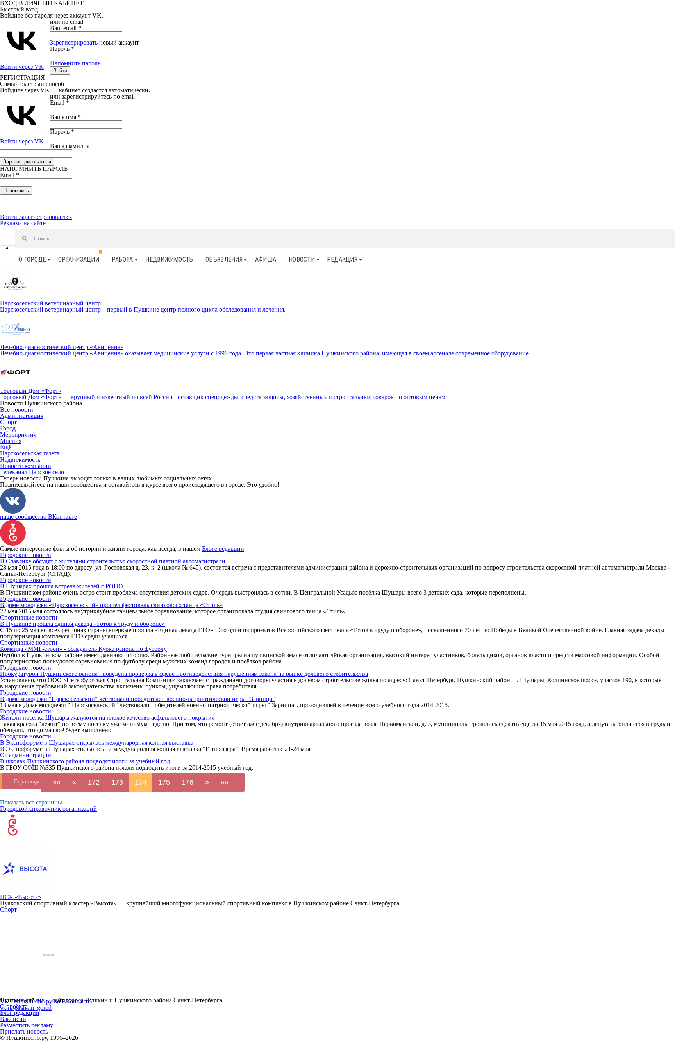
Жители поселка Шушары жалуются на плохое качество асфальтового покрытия (107, 717)
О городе (32, 259)
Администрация (21, 415)
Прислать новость (24, 1031)
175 (164, 782)
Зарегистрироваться (45, 216)
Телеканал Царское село (32, 472)
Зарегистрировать (74, 42)
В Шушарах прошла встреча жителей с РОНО (61, 586)
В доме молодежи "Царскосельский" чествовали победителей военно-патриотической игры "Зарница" (137, 698)
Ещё (5, 447)
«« (57, 782)
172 (94, 782)
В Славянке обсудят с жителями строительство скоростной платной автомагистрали (112, 561)
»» (225, 782)
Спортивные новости (28, 617)
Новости (302, 259)
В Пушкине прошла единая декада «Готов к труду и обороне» (82, 623)
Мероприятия (18, 434)
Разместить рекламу (26, 1025)
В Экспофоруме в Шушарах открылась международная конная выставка (96, 742)
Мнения (10, 440)
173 (117, 782)
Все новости (16, 409)
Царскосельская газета (29, 453)
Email (59, 102)
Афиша (265, 259)
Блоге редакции (223, 548)
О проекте (13, 1006)
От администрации (25, 755)
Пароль (62, 48)
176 (187, 782)
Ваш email (65, 28)
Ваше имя (65, 117)
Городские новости (25, 555)
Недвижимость (169, 259)
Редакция (342, 259)
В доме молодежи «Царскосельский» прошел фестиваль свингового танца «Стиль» (111, 605)
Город (8, 428)
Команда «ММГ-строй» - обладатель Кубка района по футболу (83, 648)
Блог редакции (19, 1012)
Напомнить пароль (75, 63)
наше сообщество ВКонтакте (38, 516)
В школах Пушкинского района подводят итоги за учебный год (85, 761)
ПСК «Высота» (20, 897)
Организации (78, 259)
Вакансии (13, 1019)
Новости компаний (25, 465)
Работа (122, 259)
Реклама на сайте (23, 223)
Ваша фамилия (69, 146)
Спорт (8, 422)
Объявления (224, 259)
